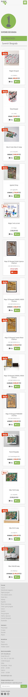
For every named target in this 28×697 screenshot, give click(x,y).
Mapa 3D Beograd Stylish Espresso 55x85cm (14, 262)
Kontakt (3, 632)
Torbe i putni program (7, 606)
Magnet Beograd (14, 71)
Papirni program (5, 592)
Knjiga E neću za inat (14, 223)
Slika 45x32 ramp (14, 528)
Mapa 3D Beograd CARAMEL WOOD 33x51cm (14, 376)
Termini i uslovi (5, 647)
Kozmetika (4, 620)
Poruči (15, 272)
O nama (3, 630)
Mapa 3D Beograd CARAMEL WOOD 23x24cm (14, 300)
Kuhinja (3, 599)
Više (11, 82)
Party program (5, 613)
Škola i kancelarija (6, 604)
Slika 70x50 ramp (14, 490)
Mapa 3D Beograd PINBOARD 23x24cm (14, 415)
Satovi (3, 609)
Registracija (4, 644)
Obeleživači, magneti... (7, 590)
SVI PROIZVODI (8, 38)
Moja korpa (4, 628)
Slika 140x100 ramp (14, 566)
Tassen (3, 588)
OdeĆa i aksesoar (6, 616)
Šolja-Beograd (14, 109)
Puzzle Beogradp (14, 452)
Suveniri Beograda (9, 43)
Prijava (3, 635)
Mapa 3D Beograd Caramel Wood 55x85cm (14, 338)
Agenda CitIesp (14, 185)
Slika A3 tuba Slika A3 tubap (14, 147)
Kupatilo (3, 602)
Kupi (17, 82)
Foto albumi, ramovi (6, 595)
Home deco (4, 597)
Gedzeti (3, 611)
